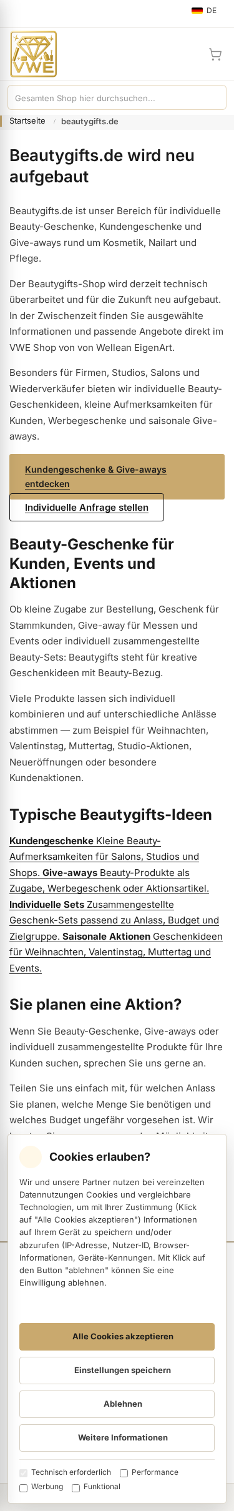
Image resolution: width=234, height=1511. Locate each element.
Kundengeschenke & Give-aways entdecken (96, 477)
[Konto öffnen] (185, 54)
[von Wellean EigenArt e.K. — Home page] (28, 54)
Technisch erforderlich (71, 1472)
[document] (117, 1319)
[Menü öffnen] (15, 13)
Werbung (47, 1486)
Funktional (102, 1486)
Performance (155, 1472)
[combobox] (104, 97)
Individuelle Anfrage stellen (87, 507)
